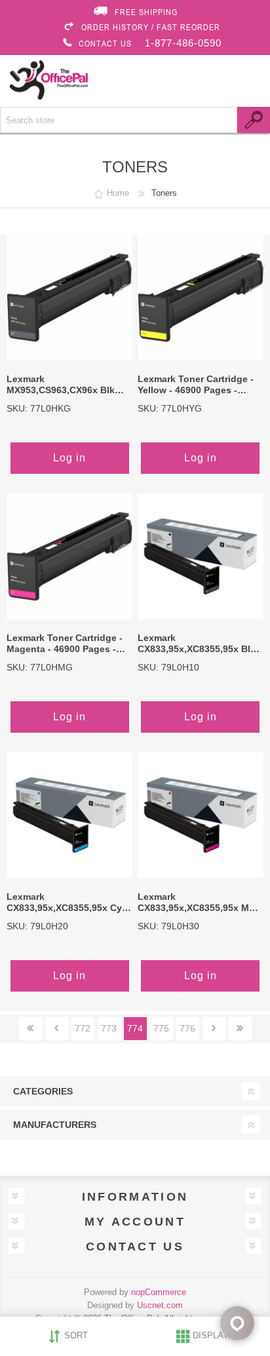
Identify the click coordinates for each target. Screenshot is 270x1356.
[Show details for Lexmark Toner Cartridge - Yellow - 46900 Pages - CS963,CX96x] (200, 297)
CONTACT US (105, 43)
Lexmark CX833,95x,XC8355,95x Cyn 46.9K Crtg (67, 903)
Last (240, 1028)
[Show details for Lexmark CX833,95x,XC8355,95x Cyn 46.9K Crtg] (69, 815)
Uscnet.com (160, 1305)
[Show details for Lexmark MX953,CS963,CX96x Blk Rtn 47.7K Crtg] (69, 297)
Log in (69, 457)
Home (118, 193)
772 (82, 1028)
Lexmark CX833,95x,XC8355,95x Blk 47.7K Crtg (197, 644)
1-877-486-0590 (183, 42)
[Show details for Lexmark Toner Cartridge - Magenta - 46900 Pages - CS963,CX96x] (69, 556)
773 (109, 1028)
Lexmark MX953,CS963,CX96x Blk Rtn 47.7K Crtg (61, 385)
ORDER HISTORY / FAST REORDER (150, 27)
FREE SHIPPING (146, 12)
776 (187, 1028)
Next (213, 1028)
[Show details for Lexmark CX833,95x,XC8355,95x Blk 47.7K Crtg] (200, 556)
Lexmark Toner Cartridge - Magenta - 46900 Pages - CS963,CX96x (65, 644)
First (30, 1028)
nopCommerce (158, 1292)
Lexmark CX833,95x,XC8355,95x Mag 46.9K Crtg (199, 903)
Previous (56, 1028)
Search (253, 120)
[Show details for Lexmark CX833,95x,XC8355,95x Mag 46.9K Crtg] (200, 815)
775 (161, 1028)
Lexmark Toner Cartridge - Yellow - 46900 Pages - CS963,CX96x (196, 385)
